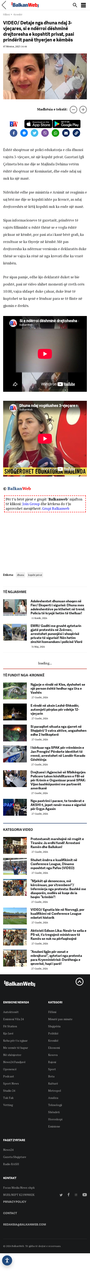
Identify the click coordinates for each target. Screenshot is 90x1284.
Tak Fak (8, 1098)
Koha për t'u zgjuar (15, 1040)
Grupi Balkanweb (55, 508)
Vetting (8, 1105)
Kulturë (53, 1083)
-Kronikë (17, 14)
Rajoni (52, 1062)
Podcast (8, 1076)
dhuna (20, 574)
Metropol (54, 1091)
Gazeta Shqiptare (14, 1157)
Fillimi (6, 14)
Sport (52, 1069)
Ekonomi (54, 1048)
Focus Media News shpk (19, 1188)
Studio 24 (9, 1091)
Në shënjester (12, 1055)
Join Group (31, 503)
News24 (8, 1150)
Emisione (54, 1126)
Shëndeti (54, 1112)
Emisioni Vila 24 (13, 1019)
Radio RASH (11, 1164)
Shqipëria (54, 1026)
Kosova (53, 1055)
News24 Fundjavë (14, 1062)
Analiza (53, 1098)
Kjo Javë (8, 1033)
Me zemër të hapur (15, 1048)
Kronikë (53, 1040)
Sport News (11, 1083)
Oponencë (10, 1069)
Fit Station (10, 1026)
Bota (51, 1076)
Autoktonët (11, 1012)
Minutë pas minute (60, 1019)
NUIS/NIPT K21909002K (19, 1195)
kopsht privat (35, 574)
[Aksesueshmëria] (7, 1260)
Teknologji (55, 1105)
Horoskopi (55, 1119)
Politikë (53, 1033)
